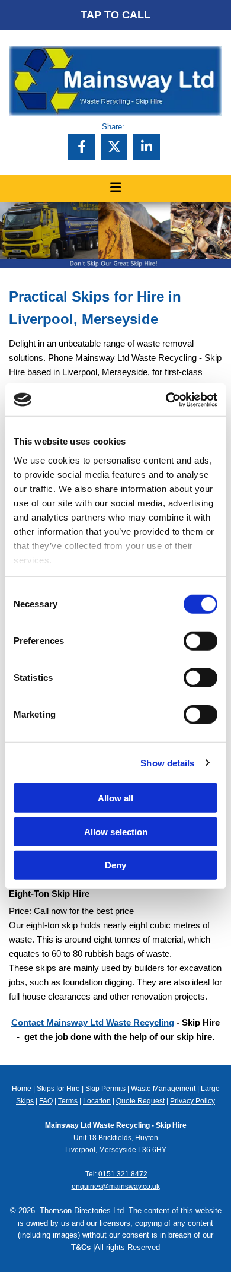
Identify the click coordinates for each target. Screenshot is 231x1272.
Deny (115, 865)
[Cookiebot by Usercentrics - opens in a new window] (166, 399)
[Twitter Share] (114, 147)
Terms (68, 1101)
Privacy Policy (192, 1101)
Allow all (115, 798)
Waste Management (163, 1088)
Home (21, 1088)
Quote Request (140, 1101)
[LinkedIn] (146, 147)
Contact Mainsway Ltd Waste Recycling (92, 1022)
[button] (115, 15)
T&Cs (81, 1247)
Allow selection (115, 831)
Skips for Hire (58, 1088)
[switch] (200, 641)
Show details (167, 762)
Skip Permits (105, 1088)
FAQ (46, 1101)
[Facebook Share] (81, 147)
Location (97, 1101)
